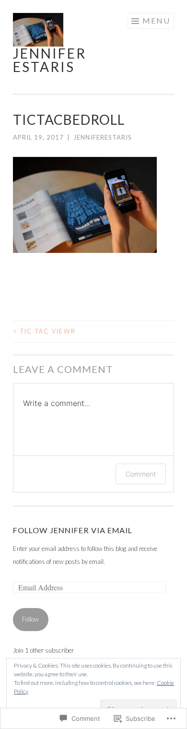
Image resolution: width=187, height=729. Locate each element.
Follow (30, 619)
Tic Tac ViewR (44, 331)
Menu (156, 20)
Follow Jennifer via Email (72, 530)
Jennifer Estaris (49, 60)
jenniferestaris (102, 137)
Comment (141, 474)
